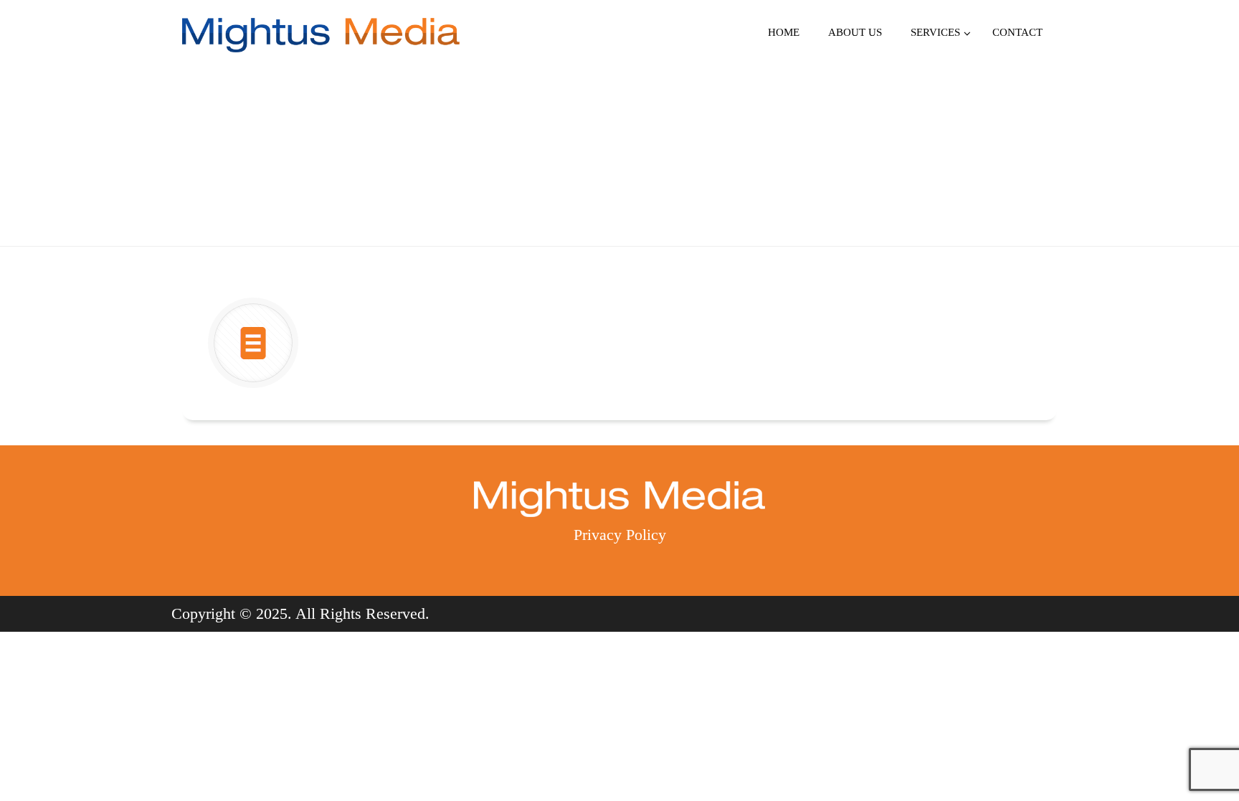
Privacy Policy (620, 535)
